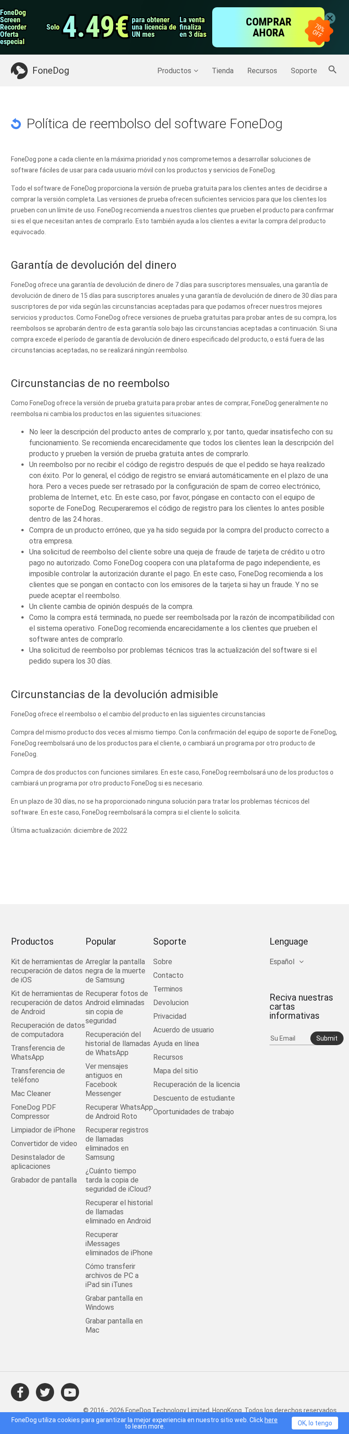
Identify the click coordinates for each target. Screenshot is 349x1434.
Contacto (168, 975)
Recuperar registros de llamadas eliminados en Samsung (117, 1144)
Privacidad (169, 1016)
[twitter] (45, 1392)
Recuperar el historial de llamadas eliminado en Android (119, 1211)
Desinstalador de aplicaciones (38, 1162)
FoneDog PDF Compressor (33, 1112)
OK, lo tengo (315, 1423)
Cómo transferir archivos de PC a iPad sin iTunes (112, 1275)
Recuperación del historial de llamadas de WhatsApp (117, 1043)
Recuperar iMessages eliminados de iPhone (119, 1243)
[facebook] (20, 1392)
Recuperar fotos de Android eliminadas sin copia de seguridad (116, 1007)
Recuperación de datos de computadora (48, 1030)
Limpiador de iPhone (43, 1130)
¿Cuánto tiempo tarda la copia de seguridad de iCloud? (118, 1180)
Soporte (304, 70)
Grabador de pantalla (44, 1180)
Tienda (223, 70)
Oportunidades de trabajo (193, 1111)
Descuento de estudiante (194, 1098)
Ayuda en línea (176, 1043)
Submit (327, 1038)
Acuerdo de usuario (183, 1030)
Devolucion (171, 1002)
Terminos (168, 989)
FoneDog (50, 70)
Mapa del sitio (175, 1071)
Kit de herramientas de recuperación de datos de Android (47, 1002)
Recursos (262, 70)
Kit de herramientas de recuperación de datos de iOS (47, 970)
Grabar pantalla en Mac (114, 1325)
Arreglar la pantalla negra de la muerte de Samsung (115, 970)
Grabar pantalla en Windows (114, 1303)
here (271, 1420)
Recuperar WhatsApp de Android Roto (119, 1112)
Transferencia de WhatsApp (38, 1053)
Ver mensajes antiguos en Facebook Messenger (106, 1080)
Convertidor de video (44, 1143)
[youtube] (70, 1392)
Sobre (162, 961)
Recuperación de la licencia (196, 1084)
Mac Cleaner (31, 1093)
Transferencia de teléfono (38, 1075)
